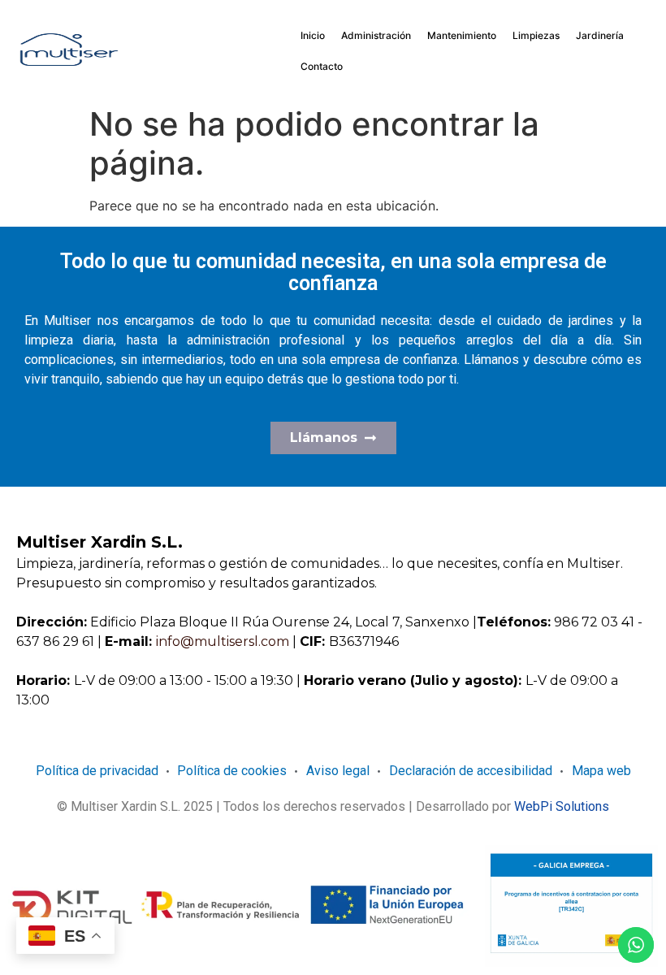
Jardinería (600, 35)
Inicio (313, 35)
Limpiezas (536, 35)
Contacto (322, 66)
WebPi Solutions (561, 806)
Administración (376, 35)
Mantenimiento (461, 35)
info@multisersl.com (224, 641)
